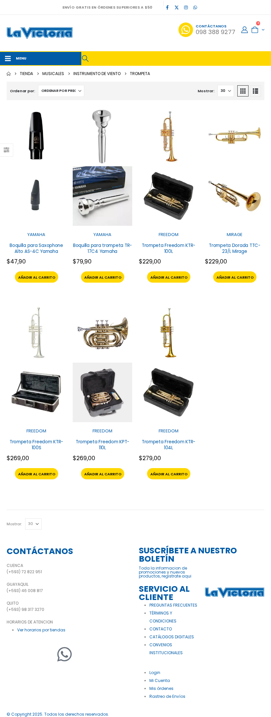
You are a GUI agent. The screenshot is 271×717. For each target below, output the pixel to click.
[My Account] (245, 29)
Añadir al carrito (37, 277)
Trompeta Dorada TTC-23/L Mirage (234, 248)
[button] (85, 58)
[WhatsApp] (195, 7)
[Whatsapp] (64, 654)
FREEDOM (168, 234)
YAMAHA (36, 234)
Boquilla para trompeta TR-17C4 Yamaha (102, 248)
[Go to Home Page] (9, 74)
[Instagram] (186, 7)
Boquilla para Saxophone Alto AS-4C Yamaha (36, 248)
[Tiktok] (204, 7)
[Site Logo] (40, 33)
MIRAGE (235, 234)
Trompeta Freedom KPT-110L (102, 445)
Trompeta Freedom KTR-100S (36, 445)
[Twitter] (31, 654)
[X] (177, 7)
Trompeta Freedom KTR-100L (168, 248)
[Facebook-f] (15, 654)
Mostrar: (206, 91)
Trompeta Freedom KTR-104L (168, 445)
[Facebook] (167, 7)
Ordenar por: (22, 91)
